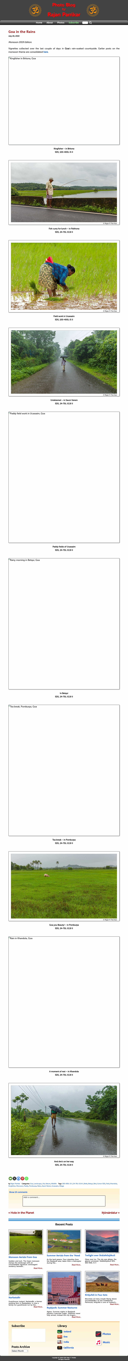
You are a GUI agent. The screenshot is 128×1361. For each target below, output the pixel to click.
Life (43, 1184)
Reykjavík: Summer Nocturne (62, 1307)
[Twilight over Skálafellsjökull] (102, 1241)
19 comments (18, 1192)
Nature (48, 1184)
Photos (60, 22)
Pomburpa (33, 1186)
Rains (39, 1186)
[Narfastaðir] (26, 1284)
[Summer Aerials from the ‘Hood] (64, 1241)
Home (39, 22)
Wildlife (54, 1184)
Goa (31, 1184)
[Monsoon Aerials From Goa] (26, 1242)
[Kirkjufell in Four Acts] (102, 1282)
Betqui (90, 1184)
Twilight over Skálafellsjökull (100, 1255)
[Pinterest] (22, 1178)
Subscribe (74, 22)
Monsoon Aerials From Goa (23, 1257)
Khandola (113, 1184)
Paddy (26, 1186)
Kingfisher (12, 1186)
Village (61, 1186)
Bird (95, 1184)
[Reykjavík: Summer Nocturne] (64, 1288)
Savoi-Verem (46, 1186)
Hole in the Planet (22, 1212)
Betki (85, 1184)
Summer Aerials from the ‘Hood (63, 1255)
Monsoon (19, 1186)
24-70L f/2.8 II (78, 1184)
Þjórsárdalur (109, 1212)
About (49, 22)
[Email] (10, 1178)
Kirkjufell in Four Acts (96, 1294)
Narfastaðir (14, 1297)
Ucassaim (55, 1186)
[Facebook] (18, 1178)
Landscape (38, 1184)
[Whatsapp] (26, 1178)
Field (107, 1184)
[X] (14, 1178)
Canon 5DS (101, 1184)
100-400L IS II (67, 1184)
